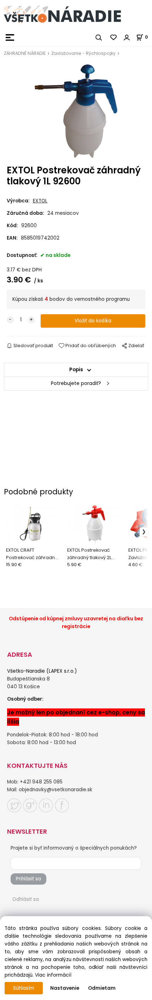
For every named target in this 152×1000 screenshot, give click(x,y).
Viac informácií (53, 975)
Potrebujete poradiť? (76, 383)
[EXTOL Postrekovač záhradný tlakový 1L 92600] (76, 111)
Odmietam (102, 988)
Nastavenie (64, 988)
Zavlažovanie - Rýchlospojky (83, 53)
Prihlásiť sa (28, 878)
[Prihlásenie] (126, 37)
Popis (76, 369)
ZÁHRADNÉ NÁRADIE (25, 53)
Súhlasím (23, 988)
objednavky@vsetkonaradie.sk (55, 789)
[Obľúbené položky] (114, 37)
